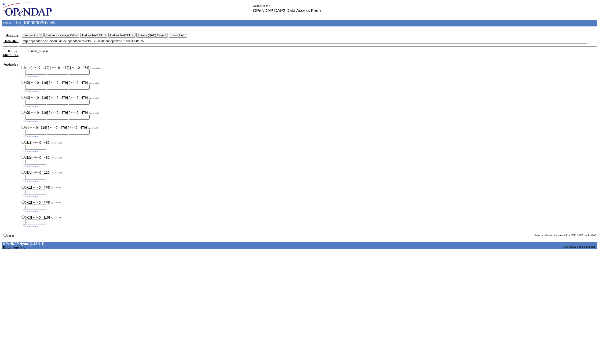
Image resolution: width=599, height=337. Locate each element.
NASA (580, 235)
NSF (573, 235)
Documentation (15, 247)
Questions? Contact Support (579, 246)
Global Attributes (10, 53)
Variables (11, 64)
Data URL (11, 41)
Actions (12, 35)
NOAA (593, 235)
